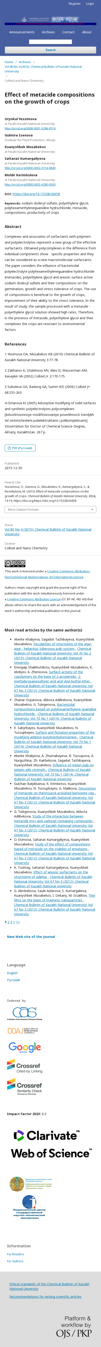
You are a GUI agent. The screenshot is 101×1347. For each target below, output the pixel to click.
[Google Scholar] (24, 1053)
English (12, 973)
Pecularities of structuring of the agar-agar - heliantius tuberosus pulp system (53, 646)
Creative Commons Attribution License (34, 599)
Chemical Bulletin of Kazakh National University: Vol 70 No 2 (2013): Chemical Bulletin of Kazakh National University (52, 655)
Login (90, 3)
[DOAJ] (24, 1034)
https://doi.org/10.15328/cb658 (36, 194)
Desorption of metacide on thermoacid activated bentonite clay (55, 790)
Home (9, 62)
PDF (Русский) (21, 448)
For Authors (15, 1261)
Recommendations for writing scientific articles (45, 1296)
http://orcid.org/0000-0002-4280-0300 (30, 185)
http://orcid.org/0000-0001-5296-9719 (30, 128)
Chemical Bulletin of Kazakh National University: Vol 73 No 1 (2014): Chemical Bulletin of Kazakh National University (54, 718)
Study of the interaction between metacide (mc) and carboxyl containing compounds (53, 818)
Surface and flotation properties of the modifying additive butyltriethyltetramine (54, 734)
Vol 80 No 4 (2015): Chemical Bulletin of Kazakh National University (43, 68)
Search (51, 50)
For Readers (15, 1254)
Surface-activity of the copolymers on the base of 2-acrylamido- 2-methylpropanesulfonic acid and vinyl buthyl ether (52, 676)
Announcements (22, 32)
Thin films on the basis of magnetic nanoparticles (54, 897)
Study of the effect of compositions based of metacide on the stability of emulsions (52, 846)
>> (18, 922)
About (87, 32)
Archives (48, 32)
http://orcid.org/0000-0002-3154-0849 (30, 168)
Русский (13, 980)
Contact (68, 32)
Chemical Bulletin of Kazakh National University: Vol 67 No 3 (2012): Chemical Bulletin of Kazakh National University (54, 690)
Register (75, 3)
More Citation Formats (23, 509)
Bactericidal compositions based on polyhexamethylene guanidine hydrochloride (55, 709)
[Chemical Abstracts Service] (24, 1019)
